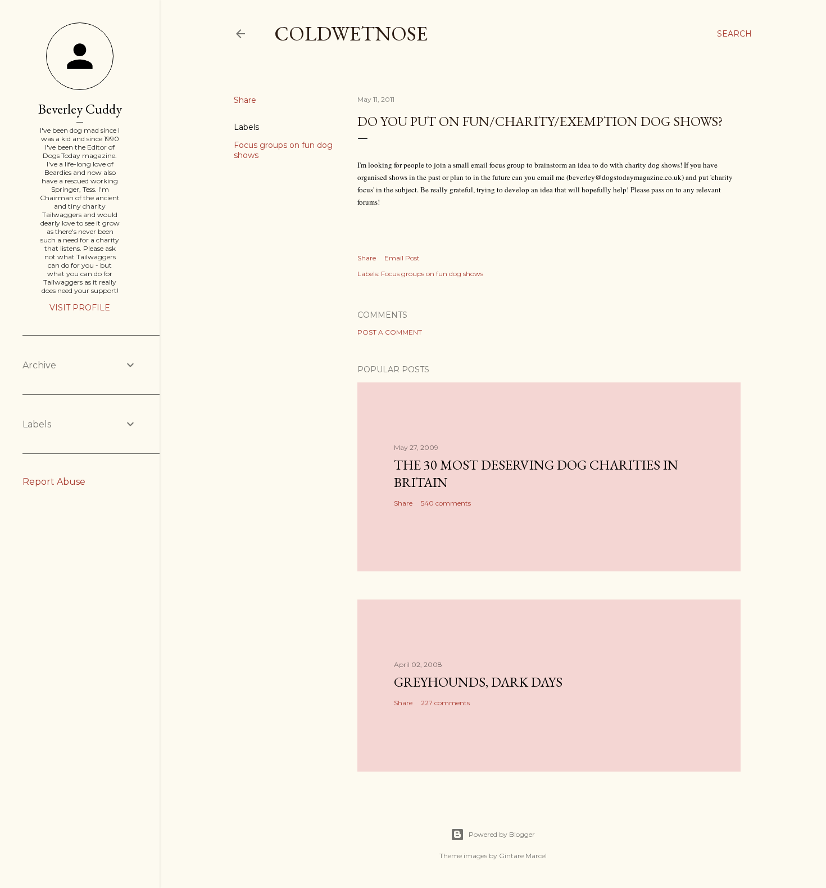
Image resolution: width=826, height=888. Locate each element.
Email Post (402, 258)
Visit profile (79, 308)
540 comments (446, 503)
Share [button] (245, 100)
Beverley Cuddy (80, 109)
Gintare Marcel (523, 855)
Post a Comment (389, 332)
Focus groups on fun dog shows (432, 273)
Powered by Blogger (502, 834)
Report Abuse (53, 481)
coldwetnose (351, 33)
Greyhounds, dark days (478, 682)
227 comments (445, 702)
